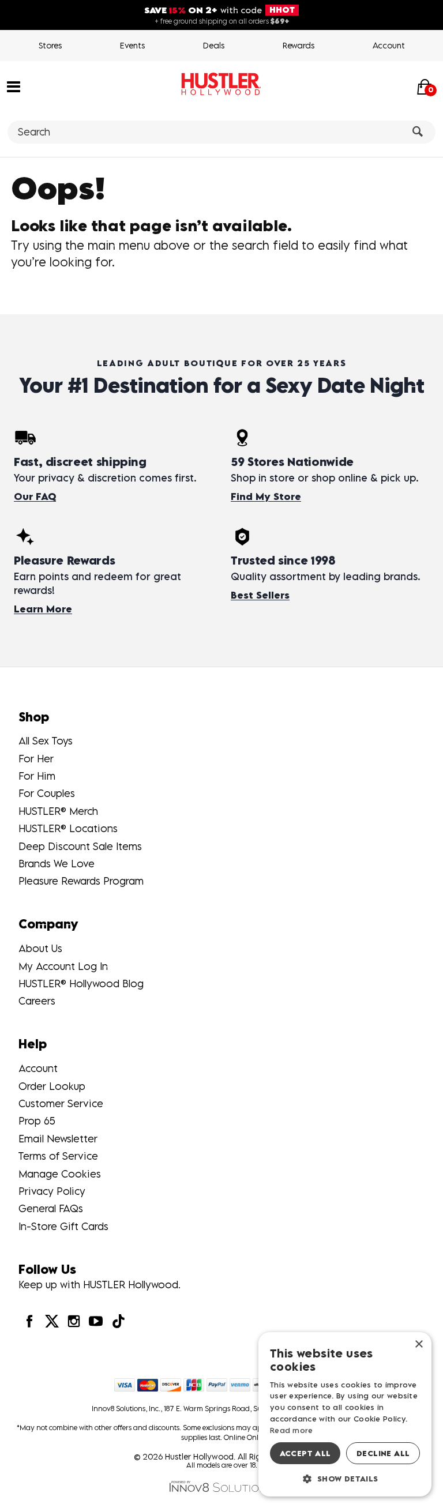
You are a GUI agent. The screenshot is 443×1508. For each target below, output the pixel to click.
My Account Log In (63, 966)
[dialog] (344, 1414)
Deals (213, 45)
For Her (36, 759)
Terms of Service (58, 1156)
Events (132, 45)
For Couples (46, 793)
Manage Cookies (59, 1174)
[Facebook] (29, 1321)
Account (389, 45)
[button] (13, 86)
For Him (36, 776)
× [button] (418, 1344)
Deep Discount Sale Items (80, 846)
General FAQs (50, 1208)
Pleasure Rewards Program (81, 881)
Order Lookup (51, 1086)
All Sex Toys (45, 741)
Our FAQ (35, 496)
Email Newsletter (57, 1139)
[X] (51, 1321)
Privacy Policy (51, 1191)
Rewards (298, 45)
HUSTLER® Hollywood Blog (81, 983)
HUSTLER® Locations (68, 828)
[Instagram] (74, 1321)
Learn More (43, 609)
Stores (50, 45)
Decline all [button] (383, 1453)
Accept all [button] (305, 1453)
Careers (36, 1001)
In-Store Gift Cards (63, 1226)
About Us (40, 948)
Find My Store (266, 496)
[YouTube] (96, 1321)
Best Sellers (260, 595)
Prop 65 (36, 1121)
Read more (291, 1430)
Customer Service (60, 1103)
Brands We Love (56, 864)
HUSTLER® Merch (58, 811)
